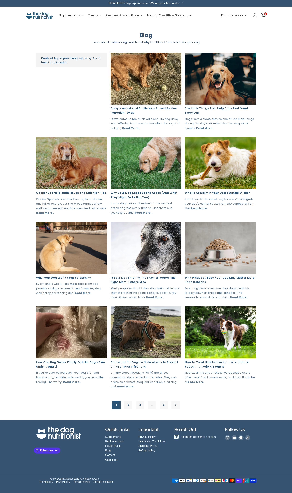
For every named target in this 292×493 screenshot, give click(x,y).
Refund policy (146, 450)
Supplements (113, 436)
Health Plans (113, 446)
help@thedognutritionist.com (198, 436)
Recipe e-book (114, 441)
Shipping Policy (147, 446)
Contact (110, 455)
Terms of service (82, 481)
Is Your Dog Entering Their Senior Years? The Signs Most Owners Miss (143, 280)
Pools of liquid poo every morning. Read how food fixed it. (70, 60)
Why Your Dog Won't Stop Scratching (63, 278)
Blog (108, 450)
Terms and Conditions (151, 441)
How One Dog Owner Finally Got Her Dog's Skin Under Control (70, 364)
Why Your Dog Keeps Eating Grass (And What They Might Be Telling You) (144, 195)
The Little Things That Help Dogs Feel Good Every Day (216, 110)
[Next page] (175, 405)
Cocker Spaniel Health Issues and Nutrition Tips (71, 193)
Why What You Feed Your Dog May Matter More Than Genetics (220, 280)
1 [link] (116, 405)
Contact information (103, 481)
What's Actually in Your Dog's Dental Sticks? (217, 193)
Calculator (111, 459)
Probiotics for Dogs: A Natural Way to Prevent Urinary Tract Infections (144, 364)
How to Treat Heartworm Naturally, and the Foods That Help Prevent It (217, 364)
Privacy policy (63, 481)
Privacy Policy (147, 436)
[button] (263, 15)
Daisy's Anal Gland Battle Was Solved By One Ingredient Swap (144, 110)
